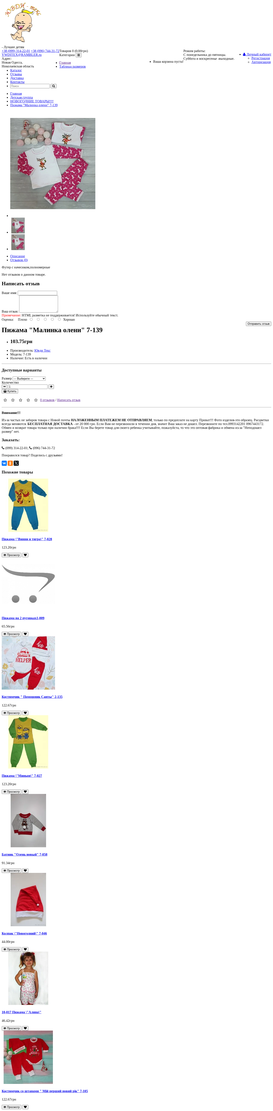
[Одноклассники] (10, 463)
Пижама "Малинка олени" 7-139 (34, 105)
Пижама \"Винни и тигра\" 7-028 (27, 539)
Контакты (17, 82)
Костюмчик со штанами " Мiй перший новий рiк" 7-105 (45, 1091)
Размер (7, 378)
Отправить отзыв (259, 323)
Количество (10, 382)
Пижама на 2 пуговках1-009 (23, 618)
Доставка (17, 78)
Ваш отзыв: (10, 311)
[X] (16, 463)
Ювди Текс (42, 350)
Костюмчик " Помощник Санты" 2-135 (32, 697)
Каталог (16, 70)
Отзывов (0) (19, 260)
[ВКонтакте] (4, 463)
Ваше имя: (9, 293)
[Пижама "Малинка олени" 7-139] (52, 215)
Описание (17, 256)
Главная (65, 62)
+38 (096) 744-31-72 (45, 51)
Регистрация (260, 58)
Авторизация (261, 62)
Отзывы (16, 74)
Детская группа (21, 97)
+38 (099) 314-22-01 (16, 51)
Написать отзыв (68, 400)
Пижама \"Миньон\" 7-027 (22, 776)
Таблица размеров (72, 66)
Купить (11, 391)
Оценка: (8, 319)
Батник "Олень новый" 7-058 (24, 854)
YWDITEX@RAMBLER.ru (22, 55)
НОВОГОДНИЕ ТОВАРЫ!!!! (32, 101)
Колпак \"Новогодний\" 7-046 (24, 933)
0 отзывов (47, 400)
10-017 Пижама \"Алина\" (21, 1012)
